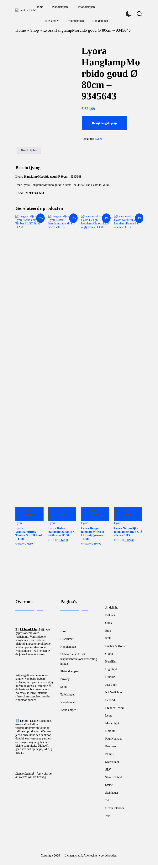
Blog (63, 631)
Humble (110, 677)
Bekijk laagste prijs (104, 123)
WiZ (108, 815)
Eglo (108, 630)
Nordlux (110, 731)
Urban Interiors (114, 808)
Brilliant (110, 615)
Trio (107, 800)
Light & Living (114, 707)
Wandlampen (68, 710)
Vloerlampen (68, 702)
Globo (109, 653)
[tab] (29, 150)
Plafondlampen (69, 671)
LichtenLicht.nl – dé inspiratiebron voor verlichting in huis (78, 659)
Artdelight (111, 607)
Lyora (98, 138)
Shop (34, 30)
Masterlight (112, 723)
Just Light (111, 684)
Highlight (111, 669)
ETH (108, 638)
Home (20, 30)
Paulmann (111, 746)
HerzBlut (110, 661)
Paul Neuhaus (113, 738)
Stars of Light (113, 777)
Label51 (110, 700)
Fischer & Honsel (116, 646)
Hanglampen (68, 646)
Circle (109, 623)
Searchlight (112, 761)
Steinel (109, 785)
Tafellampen (67, 694)
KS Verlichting (114, 692)
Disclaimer (66, 639)
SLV (108, 769)
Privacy (65, 679)
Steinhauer (111, 792)
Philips (109, 754)
